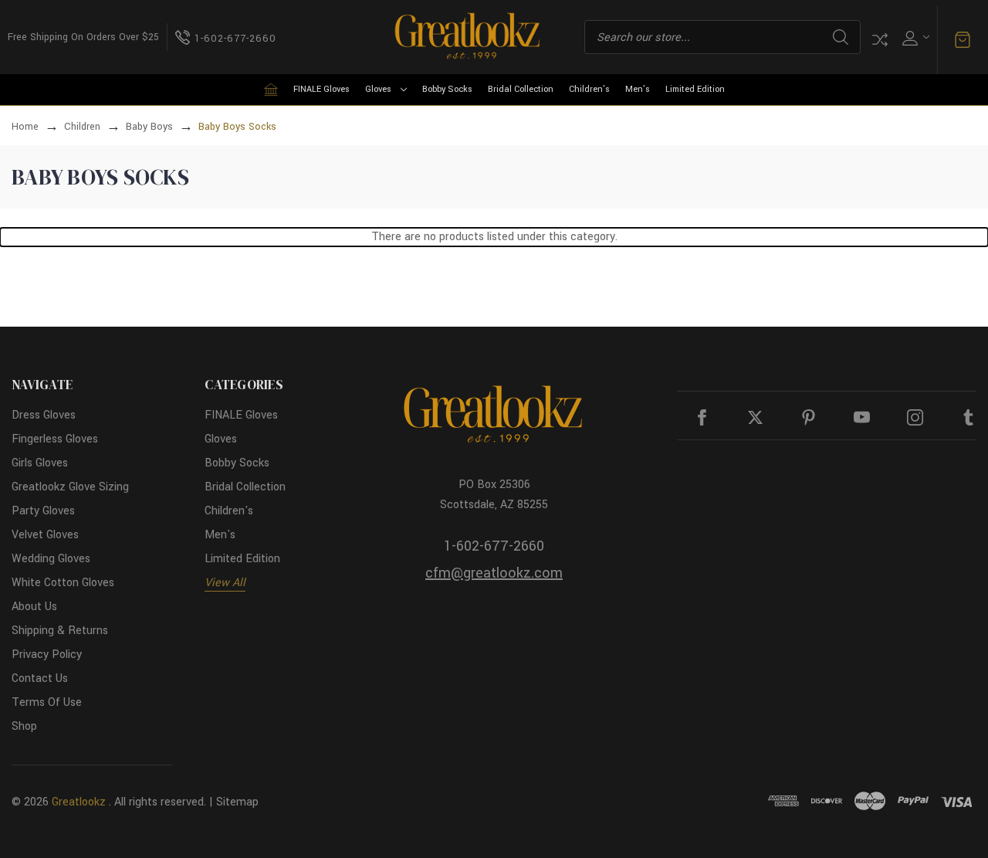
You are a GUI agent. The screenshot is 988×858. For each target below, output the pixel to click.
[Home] (271, 89)
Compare (880, 40)
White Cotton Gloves (63, 583)
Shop (24, 726)
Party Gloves (43, 511)
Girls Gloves (40, 463)
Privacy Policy (47, 654)
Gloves (378, 89)
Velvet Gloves (45, 535)
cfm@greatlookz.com (494, 573)
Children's (589, 89)
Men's (637, 89)
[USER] (914, 37)
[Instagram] (915, 417)
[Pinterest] (808, 417)
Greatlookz (79, 802)
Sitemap (237, 802)
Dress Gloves (44, 415)
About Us (34, 607)
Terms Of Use (47, 702)
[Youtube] (862, 417)
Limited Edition (695, 89)
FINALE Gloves (321, 89)
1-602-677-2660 (494, 546)
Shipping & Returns (60, 630)
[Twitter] (755, 417)
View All (225, 583)
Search (840, 37)
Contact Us (40, 678)
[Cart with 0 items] (963, 40)
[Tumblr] (968, 417)
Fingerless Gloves (55, 439)
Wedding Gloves (51, 559)
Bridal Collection (520, 89)
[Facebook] (702, 417)
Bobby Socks (447, 89)
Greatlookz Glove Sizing (70, 487)
